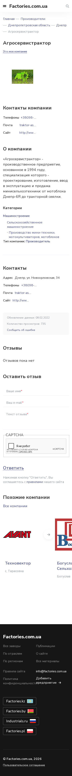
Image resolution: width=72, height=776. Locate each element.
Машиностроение (16, 216)
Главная (9, 19)
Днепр (61, 25)
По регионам (13, 661)
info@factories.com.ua (51, 671)
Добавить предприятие (46, 680)
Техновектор (18, 563)
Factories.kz (15, 701)
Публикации (45, 646)
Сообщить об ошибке (21, 330)
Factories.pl (15, 731)
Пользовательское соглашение (24, 765)
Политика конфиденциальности (20, 681)
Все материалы (47, 661)
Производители (33, 19)
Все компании (15, 506)
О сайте (42, 653)
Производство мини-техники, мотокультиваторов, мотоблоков (34, 234)
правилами (34, 482)
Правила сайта (14, 671)
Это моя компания (15, 51)
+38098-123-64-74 (36, 285)
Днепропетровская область (29, 25)
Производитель (38, 241)
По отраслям (12, 653)
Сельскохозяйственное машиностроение (24, 224)
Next (49, 534)
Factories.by (16, 711)
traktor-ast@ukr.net (29, 293)
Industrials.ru (17, 721)
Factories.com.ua (28, 6)
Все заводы (11, 646)
